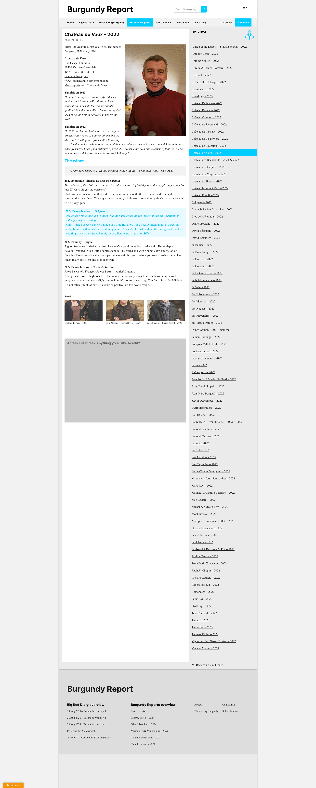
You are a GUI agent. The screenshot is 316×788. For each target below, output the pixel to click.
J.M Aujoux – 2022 (203, 372)
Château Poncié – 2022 (205, 195)
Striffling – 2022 (201, 606)
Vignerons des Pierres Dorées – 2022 (214, 641)
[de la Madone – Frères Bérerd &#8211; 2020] (125, 310)
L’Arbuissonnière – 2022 (206, 407)
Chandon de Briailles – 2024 (146, 737)
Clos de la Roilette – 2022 (207, 216)
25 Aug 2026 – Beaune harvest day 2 (86, 717)
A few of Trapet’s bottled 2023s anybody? (89, 737)
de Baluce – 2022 (202, 244)
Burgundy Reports (140, 22)
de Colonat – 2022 (203, 266)
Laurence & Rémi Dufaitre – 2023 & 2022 (217, 421)
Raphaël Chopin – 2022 (206, 570)
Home (70, 22)
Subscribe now (230, 711)
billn (79, 40)
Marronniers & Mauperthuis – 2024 (149, 731)
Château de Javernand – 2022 (209, 124)
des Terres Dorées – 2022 (207, 322)
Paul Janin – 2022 (202, 542)
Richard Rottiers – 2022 (206, 577)
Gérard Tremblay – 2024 (144, 724)
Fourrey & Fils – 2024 (142, 717)
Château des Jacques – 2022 (208, 167)
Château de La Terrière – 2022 (210, 138)
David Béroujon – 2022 (206, 230)
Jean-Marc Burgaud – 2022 (208, 393)
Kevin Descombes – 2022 (207, 400)
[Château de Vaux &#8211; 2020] (84, 310)
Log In (244, 8)
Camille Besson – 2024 (143, 744)
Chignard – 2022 (202, 202)
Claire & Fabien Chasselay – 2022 (212, 209)
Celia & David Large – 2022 (209, 82)
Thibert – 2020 (200, 620)
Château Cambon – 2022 (206, 117)
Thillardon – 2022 (202, 627)
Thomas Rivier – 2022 (205, 634)
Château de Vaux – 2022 (92, 34)
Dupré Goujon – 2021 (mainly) (210, 329)
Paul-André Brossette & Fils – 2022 (213, 549)
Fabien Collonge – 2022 (206, 337)
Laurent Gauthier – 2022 (206, 429)
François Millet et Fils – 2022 (209, 344)
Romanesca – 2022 (203, 591)
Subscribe (243, 22)
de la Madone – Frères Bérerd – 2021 (164, 323)
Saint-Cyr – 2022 (202, 598)
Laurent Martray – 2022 (206, 436)
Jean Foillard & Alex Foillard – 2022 (214, 379)
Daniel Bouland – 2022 (205, 223)
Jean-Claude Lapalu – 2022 (208, 386)
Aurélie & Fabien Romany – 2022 (212, 67)
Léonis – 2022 (200, 443)
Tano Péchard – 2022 (204, 613)
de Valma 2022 (201, 287)
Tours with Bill (163, 22)
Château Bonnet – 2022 (206, 110)
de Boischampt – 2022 (205, 252)
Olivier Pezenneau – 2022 (207, 528)
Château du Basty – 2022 (207, 181)
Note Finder (183, 22)
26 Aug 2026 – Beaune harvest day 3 (86, 711)
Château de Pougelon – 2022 (209, 145)
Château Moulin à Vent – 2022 (210, 188)
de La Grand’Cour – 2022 (207, 273)
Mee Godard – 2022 (204, 499)
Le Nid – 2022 (200, 450)
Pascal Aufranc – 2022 (205, 535)
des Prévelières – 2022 (205, 315)
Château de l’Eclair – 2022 (208, 131)
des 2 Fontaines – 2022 (205, 294)
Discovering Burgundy (111, 22)
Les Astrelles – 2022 (204, 457)
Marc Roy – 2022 (202, 485)
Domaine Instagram (76, 76)
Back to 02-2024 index (209, 664)
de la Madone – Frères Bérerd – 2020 (123, 323)
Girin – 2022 (199, 365)
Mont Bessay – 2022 (204, 514)
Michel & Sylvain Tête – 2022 (210, 506)
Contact (227, 22)
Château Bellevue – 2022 (207, 103)
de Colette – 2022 (202, 259)
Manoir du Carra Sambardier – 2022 (213, 478)
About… (199, 704)
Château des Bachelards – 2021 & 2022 (215, 160)
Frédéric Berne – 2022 (205, 351)
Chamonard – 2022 (203, 89)
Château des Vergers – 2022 (208, 174)
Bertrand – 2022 (201, 75)
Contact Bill (228, 704)
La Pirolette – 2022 (203, 414)
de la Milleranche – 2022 (207, 280)
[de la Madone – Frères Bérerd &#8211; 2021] (166, 310)
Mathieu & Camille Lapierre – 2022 (213, 492)
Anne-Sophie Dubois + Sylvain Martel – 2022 (219, 46)
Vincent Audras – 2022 (205, 648)
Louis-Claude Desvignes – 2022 (211, 471)
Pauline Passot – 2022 (205, 556)
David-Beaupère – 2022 (206, 237)
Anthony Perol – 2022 (205, 53)
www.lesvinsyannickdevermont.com (86, 80)
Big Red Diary (86, 22)
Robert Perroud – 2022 (205, 584)
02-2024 (199, 32)
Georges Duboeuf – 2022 (207, 358)
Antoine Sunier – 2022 (205, 60)
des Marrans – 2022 (203, 301)
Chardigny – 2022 (202, 96)
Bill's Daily (200, 22)
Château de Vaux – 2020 (76, 323)
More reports (72, 85)
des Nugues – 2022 (203, 308)
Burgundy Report (100, 9)
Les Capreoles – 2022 (205, 464)
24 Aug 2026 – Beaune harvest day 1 (86, 724)
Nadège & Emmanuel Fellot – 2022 (213, 521)
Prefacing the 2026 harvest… (82, 731)
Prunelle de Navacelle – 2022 (209, 563)
